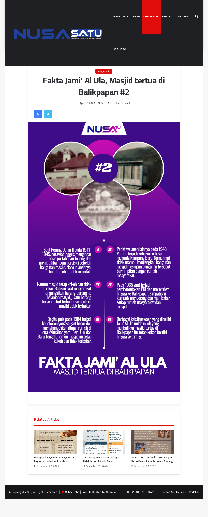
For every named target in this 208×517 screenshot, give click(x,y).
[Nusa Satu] (60, 32)
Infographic (151, 16)
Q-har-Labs (72, 492)
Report (167, 16)
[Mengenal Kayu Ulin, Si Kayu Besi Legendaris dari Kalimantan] (55, 442)
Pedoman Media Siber (172, 492)
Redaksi (194, 492)
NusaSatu (112, 492)
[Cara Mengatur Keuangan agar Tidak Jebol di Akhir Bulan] (104, 442)
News (137, 16)
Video (126, 16)
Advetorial (182, 16)
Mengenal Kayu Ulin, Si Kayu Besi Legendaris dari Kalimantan (54, 459)
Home (116, 16)
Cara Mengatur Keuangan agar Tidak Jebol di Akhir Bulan (101, 459)
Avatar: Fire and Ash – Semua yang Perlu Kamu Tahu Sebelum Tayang (152, 459)
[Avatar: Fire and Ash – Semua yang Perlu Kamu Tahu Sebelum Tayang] (152, 442)
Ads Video (119, 49)
